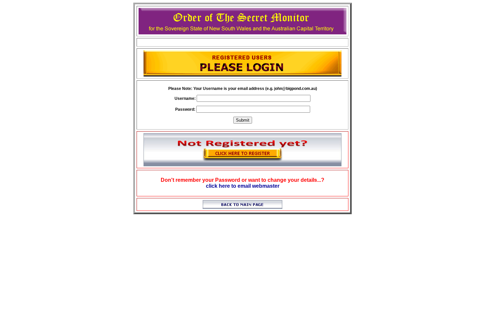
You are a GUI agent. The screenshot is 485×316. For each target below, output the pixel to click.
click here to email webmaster (242, 186)
